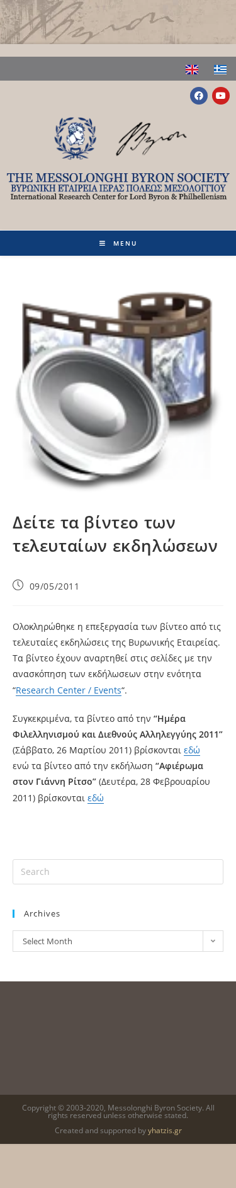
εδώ (192, 750)
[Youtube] (221, 96)
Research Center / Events (68, 690)
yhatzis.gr (165, 1130)
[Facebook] (199, 96)
